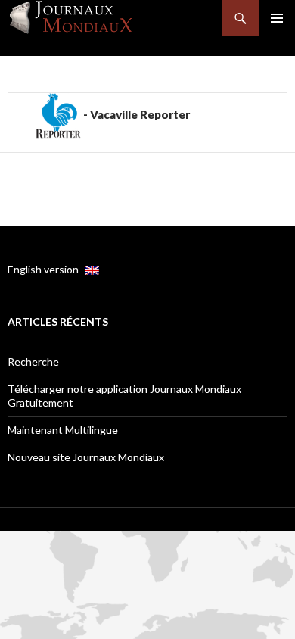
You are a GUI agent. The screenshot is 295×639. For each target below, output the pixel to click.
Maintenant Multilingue (63, 429)
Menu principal (277, 18)
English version (46, 269)
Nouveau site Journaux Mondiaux (86, 456)
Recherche (33, 361)
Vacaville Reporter (140, 114)
